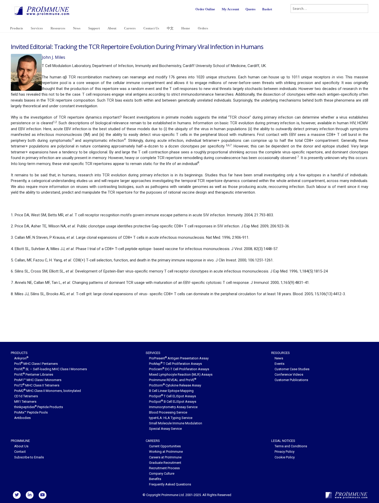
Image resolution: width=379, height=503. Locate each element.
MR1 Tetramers (25, 401)
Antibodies (22, 418)
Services (37, 28)
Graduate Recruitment (165, 463)
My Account (230, 9)
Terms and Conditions (291, 446)
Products (16, 28)
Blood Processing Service (168, 412)
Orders (203, 28)
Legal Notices (283, 441)
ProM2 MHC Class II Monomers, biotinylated (47, 391)
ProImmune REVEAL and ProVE (172, 380)
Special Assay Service (165, 429)
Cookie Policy (285, 457)
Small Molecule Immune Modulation (175, 423)
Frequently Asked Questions (170, 484)
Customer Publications (291, 380)
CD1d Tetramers (26, 396)
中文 (170, 28)
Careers (130, 28)
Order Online (205, 9)
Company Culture (161, 473)
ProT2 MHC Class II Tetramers (36, 385)
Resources (58, 28)
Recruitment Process (164, 468)
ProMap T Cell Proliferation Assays (175, 364)
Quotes (250, 9)
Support (94, 28)
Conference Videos (289, 374)
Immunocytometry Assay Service (173, 407)
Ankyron (21, 358)
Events (279, 364)
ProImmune (20, 441)
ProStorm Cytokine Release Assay (175, 385)
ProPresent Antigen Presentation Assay (179, 358)
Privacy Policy (284, 451)
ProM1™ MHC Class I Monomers (37, 380)
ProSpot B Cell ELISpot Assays (172, 401)
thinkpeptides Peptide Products (38, 407)
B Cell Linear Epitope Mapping (171, 391)
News (76, 28)
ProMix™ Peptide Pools (31, 412)
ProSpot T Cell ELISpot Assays (172, 396)
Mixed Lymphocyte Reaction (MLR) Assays (180, 374)
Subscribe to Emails (29, 457)
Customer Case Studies (292, 369)
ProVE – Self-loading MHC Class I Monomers (50, 369)
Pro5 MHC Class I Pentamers (36, 364)
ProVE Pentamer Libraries (33, 374)
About (112, 28)
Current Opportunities (165, 446)
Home (185, 28)
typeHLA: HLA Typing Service (170, 418)
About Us (21, 446)
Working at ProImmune (166, 451)
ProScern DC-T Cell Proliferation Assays (179, 369)
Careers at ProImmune (165, 457)
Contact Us (151, 28)
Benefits (155, 479)
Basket (267, 9)
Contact (20, 451)
